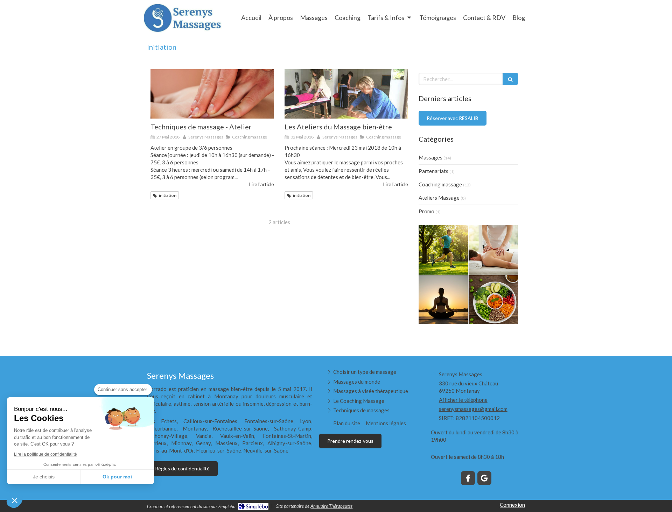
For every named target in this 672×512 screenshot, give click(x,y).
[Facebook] (468, 478)
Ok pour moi (117, 476)
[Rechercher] (510, 79)
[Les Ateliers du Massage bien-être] (346, 94)
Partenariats (433, 171)
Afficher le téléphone (463, 400)
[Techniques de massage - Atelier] (212, 94)
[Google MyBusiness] (484, 478)
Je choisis (44, 476)
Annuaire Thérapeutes (331, 506)
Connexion (512, 505)
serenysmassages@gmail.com (473, 409)
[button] (14, 500)
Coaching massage (440, 184)
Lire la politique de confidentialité (45, 454)
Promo (426, 211)
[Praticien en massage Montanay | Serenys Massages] (183, 18)
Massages (430, 157)
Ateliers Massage (439, 197)
